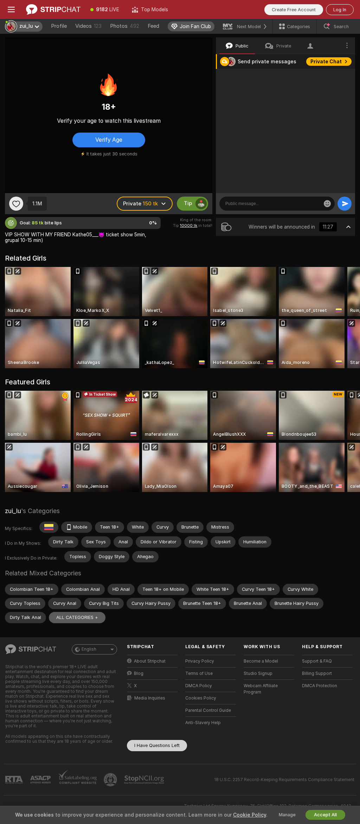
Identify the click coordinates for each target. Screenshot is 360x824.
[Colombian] (48, 527)
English (89, 649)
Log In (339, 9)
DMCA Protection (319, 685)
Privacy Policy (199, 661)
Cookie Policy (249, 815)
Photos (124, 26)
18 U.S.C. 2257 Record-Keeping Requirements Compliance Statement (284, 779)
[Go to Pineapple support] (111, 779)
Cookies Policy (200, 698)
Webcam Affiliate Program (261, 689)
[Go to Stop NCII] (145, 779)
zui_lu (13, 511)
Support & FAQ (317, 661)
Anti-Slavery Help (203, 722)
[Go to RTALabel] (14, 779)
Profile (59, 26)
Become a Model (261, 661)
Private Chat (326, 61)
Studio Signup (258, 673)
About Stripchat (150, 661)
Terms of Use (199, 673)
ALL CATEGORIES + (77, 617)
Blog (138, 673)
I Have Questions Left (157, 745)
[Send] (345, 204)
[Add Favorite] (16, 204)
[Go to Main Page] (53, 9)
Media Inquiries (149, 698)
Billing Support (317, 673)
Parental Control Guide (208, 710)
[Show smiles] (327, 203)
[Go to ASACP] (41, 780)
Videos (88, 26)
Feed (153, 26)
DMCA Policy (198, 685)
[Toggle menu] (11, 9)
